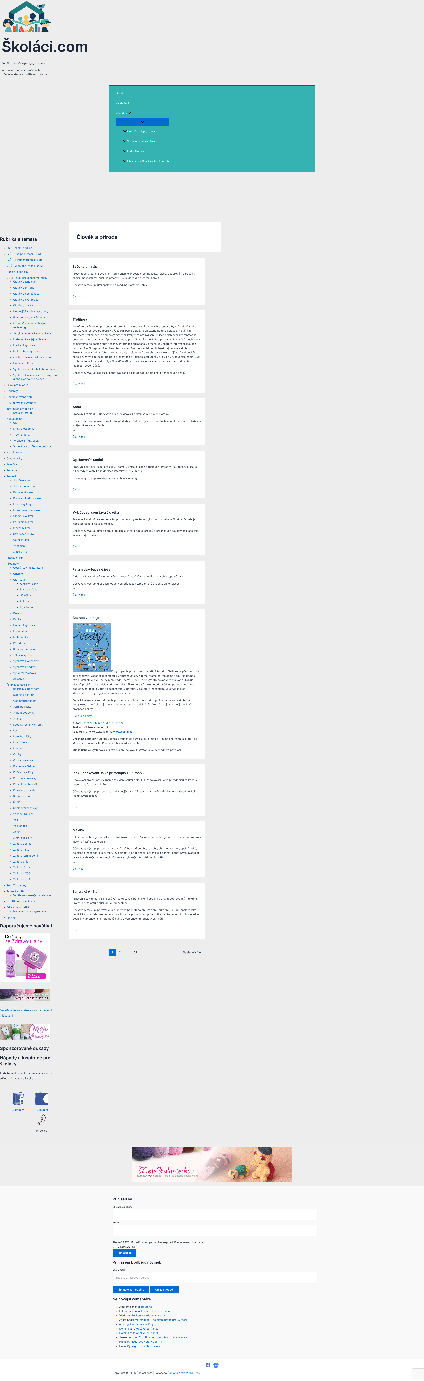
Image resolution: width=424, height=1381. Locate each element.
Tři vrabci (146, 1306)
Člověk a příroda (23, 287)
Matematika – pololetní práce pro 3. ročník (161, 1319)
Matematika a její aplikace (29, 339)
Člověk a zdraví (23, 305)
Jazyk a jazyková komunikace (32, 333)
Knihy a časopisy (23, 428)
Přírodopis (19, 643)
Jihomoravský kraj (24, 486)
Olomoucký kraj (23, 516)
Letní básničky (22, 736)
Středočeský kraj (23, 534)
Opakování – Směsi (88, 460)
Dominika (125, 1328)
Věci (16, 819)
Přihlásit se (125, 1252)
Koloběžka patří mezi (145, 1328)
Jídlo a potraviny (23, 712)
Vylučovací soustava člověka (96, 512)
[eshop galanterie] (25, 981)
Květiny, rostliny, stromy (28, 724)
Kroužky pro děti (23, 412)
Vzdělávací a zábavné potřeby (32, 446)
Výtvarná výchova (24, 673)
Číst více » (79, 296)
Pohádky (12, 470)
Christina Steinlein (92, 723)
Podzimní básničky (25, 778)
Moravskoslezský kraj (26, 510)
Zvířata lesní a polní (25, 855)
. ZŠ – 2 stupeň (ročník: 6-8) (24, 259)
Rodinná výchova (24, 649)
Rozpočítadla (21, 796)
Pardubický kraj (23, 522)
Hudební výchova (24, 625)
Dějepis (18, 613)
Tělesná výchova (23, 655)
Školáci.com (45, 46)
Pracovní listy (15, 557)
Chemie (18, 573)
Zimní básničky (22, 837)
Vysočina (19, 545)
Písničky (12, 464)
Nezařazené (14, 452)
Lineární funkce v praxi (155, 1311)
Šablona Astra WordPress (184, 1373)
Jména (17, 718)
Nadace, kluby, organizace (29, 911)
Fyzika (17, 619)
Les (15, 730)
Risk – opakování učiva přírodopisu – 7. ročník (108, 773)
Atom (77, 407)
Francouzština (28, 589)
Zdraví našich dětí (18, 907)
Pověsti (11, 476)
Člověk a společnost (26, 293)
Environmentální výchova (29, 317)
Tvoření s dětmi (16, 891)
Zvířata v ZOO (22, 873)
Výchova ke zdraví (25, 667)
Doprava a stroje (23, 694)
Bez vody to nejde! (87, 618)
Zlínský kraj (20, 551)
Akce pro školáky (17, 271)
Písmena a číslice (24, 766)
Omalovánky (14, 458)
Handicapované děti (19, 396)
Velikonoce (20, 825)
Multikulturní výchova (26, 351)
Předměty (13, 563)
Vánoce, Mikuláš (23, 814)
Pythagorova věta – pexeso (144, 1346)
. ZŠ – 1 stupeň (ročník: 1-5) (24, 254)
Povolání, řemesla (24, 790)
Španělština (27, 607)
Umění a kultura (23, 363)
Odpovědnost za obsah (141, 141)
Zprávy (11, 917)
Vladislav (125, 1315)
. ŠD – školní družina (19, 248)
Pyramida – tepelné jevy (92, 569)
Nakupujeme (14, 418)
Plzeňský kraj (21, 528)
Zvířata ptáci (21, 861)
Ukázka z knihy (82, 716)
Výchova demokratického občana (34, 369)
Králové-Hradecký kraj (27, 498)
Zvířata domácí (22, 843)
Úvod (119, 93)
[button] (129, 113)
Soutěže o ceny (16, 885)
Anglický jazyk (29, 583)
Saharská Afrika (85, 892)
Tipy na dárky (21, 434)
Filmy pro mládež (17, 385)
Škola (16, 802)
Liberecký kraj (22, 504)
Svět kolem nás (85, 267)
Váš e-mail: (119, 1269)
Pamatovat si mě (126, 1246)
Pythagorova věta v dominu (144, 1341)
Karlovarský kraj (23, 492)
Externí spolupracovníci (141, 131)
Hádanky (12, 391)
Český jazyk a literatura (28, 567)
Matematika (20, 637)
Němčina (25, 595)
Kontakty (121, 113)
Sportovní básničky (25, 808)
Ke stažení (122, 103)
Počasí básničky (23, 772)
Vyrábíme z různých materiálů (32, 895)
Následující (192, 952)
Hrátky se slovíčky (141, 1324)
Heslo (116, 1222)
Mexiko (78, 830)
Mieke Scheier (114, 723)
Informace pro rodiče (20, 408)
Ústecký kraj (21, 539)
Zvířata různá (21, 867)
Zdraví (17, 831)
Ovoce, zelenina (23, 760)
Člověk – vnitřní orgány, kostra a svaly (163, 1337)
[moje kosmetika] (25, 1039)
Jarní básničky (22, 706)
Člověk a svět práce (25, 299)
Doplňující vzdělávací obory (30, 311)
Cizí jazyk (19, 579)
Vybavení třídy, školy (26, 440)
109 (134, 952)
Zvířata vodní (21, 879)
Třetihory (80, 319)
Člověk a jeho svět (25, 281)
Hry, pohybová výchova (21, 402)
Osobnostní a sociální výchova (32, 357)
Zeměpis (18, 678)
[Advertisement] (212, 197)
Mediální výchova (24, 345)
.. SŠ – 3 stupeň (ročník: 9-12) (25, 265)
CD (15, 422)
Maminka (19, 748)
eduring (124, 1324)
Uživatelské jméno (122, 1206)
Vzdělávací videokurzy (21, 901)
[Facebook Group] (216, 1366)
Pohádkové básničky (26, 784)
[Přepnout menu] (142, 122)
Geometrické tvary (25, 700)
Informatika (20, 631)
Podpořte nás (135, 151)
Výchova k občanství (26, 661)
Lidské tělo (20, 742)
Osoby (17, 754)
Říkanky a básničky (19, 684)
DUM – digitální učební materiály (27, 277)
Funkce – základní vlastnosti (149, 1315)
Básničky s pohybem (26, 688)
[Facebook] (208, 1366)
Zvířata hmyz (21, 849)
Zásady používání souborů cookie (148, 161)
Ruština (24, 601)
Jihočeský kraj (22, 480)
